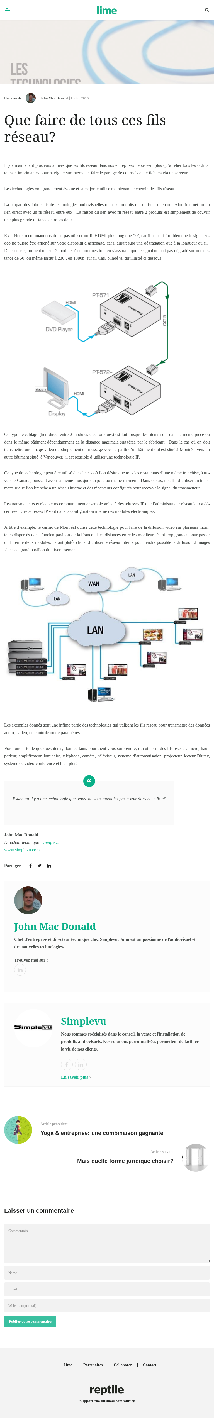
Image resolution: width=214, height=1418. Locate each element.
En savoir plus (74, 1077)
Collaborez (123, 1365)
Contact (149, 1365)
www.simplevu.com (22, 849)
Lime (68, 1365)
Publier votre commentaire (30, 1321)
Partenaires (93, 1365)
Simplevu (51, 842)
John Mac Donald (54, 98)
